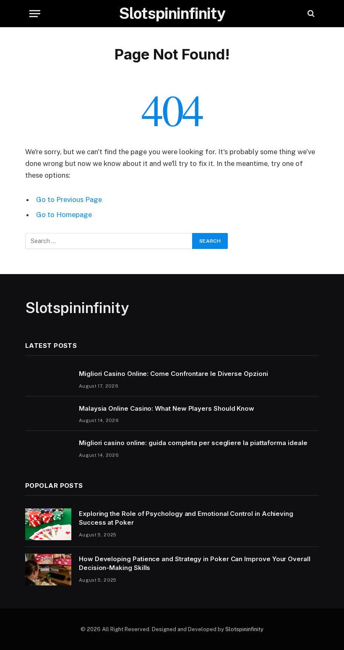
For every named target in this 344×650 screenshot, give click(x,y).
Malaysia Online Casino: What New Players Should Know (166, 408)
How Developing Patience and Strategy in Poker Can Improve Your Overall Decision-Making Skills (194, 563)
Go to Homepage (64, 214)
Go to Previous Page (69, 199)
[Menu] (34, 13)
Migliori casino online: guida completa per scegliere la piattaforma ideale (193, 443)
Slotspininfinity (244, 629)
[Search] (310, 13)
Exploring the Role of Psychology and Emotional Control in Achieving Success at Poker (186, 518)
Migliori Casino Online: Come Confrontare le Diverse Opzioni (173, 374)
